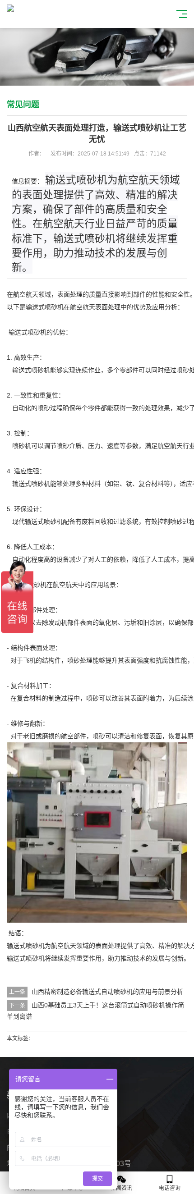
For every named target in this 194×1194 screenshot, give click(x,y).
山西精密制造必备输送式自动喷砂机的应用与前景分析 (107, 991)
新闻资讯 (121, 1188)
